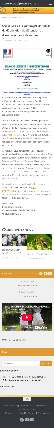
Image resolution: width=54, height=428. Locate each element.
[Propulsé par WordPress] (25, 413)
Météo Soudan (8, 340)
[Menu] (50, 3)
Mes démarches (15, 135)
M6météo (21, 340)
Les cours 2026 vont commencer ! (25, 380)
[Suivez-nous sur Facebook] (41, 273)
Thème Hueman (42, 413)
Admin (9, 41)
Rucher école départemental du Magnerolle (21, 3)
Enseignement (9, 17)
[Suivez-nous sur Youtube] (45, 273)
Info (21, 17)
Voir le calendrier (7, 386)
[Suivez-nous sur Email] (50, 273)
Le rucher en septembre (38, 254)
